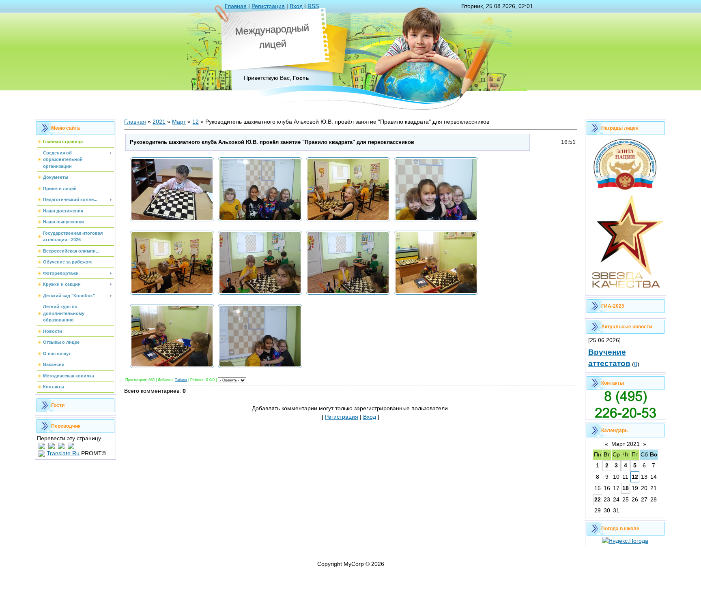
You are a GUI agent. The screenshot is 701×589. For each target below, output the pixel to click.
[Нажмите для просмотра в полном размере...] (172, 221)
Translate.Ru (63, 453)
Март (179, 121)
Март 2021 (625, 444)
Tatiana (181, 380)
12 (195, 121)
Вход (296, 6)
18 (625, 488)
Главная (236, 6)
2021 (159, 121)
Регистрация (268, 6)
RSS (313, 6)
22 (597, 499)
